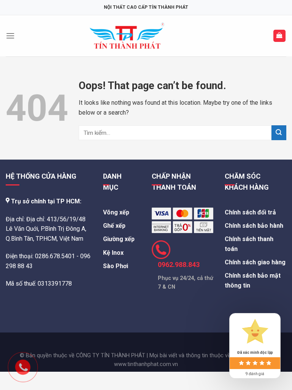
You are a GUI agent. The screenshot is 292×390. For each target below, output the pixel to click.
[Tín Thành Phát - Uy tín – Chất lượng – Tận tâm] (127, 36)
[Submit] (278, 132)
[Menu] (10, 35)
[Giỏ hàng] (279, 36)
